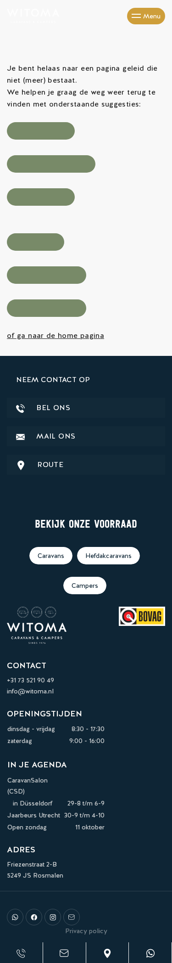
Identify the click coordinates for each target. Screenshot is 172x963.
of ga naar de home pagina (55, 335)
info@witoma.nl (30, 691)
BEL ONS (52, 407)
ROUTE (49, 464)
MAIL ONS (54, 436)
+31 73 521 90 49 (30, 680)
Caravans (51, 556)
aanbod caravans (41, 131)
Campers (85, 585)
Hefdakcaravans (108, 556)
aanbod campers (41, 197)
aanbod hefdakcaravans (51, 164)
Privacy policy (86, 931)
